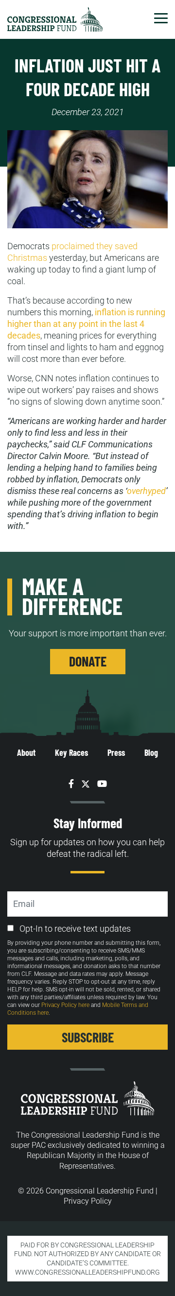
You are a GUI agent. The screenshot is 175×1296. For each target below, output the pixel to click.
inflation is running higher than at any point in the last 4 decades (86, 324)
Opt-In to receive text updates (75, 928)
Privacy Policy (88, 1201)
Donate (87, 661)
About (26, 752)
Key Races (71, 752)
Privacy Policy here (65, 1005)
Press (116, 752)
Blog (151, 752)
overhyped (146, 491)
